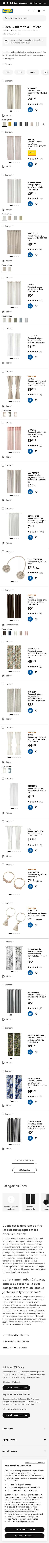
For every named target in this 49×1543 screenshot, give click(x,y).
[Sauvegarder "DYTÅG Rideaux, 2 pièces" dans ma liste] (36, 305)
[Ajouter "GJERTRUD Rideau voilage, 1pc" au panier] (30, 807)
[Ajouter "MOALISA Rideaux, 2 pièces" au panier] (30, 451)
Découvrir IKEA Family (11, 1382)
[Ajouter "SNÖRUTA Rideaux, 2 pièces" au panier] (30, 710)
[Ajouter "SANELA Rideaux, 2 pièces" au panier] (30, 619)
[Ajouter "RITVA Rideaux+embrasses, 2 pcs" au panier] (30, 751)
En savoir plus (8, 59)
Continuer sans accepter (35, 1463)
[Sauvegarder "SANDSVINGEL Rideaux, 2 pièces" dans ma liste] (36, 1013)
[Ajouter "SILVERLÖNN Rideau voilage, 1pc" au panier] (30, 537)
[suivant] (45, 1202)
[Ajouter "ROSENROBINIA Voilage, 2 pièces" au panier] (30, 203)
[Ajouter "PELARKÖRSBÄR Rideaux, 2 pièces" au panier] (30, 972)
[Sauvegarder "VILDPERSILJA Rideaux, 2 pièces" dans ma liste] (36, 672)
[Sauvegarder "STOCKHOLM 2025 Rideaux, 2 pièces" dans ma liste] (36, 1052)
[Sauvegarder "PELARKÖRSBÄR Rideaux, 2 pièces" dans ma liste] (36, 972)
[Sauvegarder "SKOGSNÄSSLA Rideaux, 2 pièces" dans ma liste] (36, 1102)
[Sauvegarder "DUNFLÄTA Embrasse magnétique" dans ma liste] (36, 925)
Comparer (9, 81)
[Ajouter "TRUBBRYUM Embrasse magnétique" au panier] (30, 886)
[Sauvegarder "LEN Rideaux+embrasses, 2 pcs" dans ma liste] (36, 850)
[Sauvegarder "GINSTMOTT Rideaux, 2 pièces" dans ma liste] (36, 109)
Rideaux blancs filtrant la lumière (16, 1341)
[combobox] (24, 18)
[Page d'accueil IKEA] (8, 11)
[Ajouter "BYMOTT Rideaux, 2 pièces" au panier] (30, 164)
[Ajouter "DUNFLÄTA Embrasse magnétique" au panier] (30, 925)
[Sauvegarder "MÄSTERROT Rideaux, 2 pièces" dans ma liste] (36, 357)
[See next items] (45, 72)
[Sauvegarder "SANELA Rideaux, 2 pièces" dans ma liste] (36, 619)
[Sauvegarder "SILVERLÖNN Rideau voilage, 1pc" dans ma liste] (36, 537)
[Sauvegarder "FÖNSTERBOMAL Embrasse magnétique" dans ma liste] (36, 578)
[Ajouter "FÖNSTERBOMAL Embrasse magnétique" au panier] (30, 578)
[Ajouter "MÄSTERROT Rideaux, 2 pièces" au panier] (30, 357)
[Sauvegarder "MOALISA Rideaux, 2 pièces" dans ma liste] (36, 451)
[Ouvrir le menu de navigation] (43, 10)
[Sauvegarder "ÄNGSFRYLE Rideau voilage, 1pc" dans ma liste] (36, 254)
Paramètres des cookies (24, 1536)
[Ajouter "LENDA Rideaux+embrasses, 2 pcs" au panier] (30, 400)
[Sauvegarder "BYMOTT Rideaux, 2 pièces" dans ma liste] (36, 164)
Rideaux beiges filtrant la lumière (16, 1335)
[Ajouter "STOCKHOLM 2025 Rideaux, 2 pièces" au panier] (30, 1052)
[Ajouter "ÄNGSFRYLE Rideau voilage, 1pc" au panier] (30, 254)
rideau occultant (27, 1269)
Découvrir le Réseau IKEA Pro (15, 1409)
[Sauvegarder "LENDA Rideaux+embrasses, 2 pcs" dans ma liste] (36, 400)
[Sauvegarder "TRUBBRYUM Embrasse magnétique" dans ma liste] (36, 886)
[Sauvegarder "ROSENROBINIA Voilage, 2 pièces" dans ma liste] (36, 203)
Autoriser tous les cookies (24, 1529)
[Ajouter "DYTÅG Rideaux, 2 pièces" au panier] (30, 305)
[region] (24, 1500)
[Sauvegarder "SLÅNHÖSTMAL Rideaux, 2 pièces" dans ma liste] (36, 1138)
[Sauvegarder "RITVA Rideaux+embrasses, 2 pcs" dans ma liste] (36, 751)
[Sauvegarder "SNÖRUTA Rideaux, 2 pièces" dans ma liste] (36, 710)
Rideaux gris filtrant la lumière (15, 1348)
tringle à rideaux (11, 1310)
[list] (24, 1202)
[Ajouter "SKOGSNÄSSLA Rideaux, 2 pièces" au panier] (30, 1102)
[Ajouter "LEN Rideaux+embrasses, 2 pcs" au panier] (30, 850)
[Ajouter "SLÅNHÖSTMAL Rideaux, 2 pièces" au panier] (30, 1138)
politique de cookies (26, 1521)
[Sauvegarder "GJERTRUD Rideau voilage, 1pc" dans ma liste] (36, 807)
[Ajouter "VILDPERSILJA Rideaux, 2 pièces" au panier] (30, 672)
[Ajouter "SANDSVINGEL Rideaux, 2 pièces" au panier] (30, 1013)
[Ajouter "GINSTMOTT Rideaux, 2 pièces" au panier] (30, 109)
